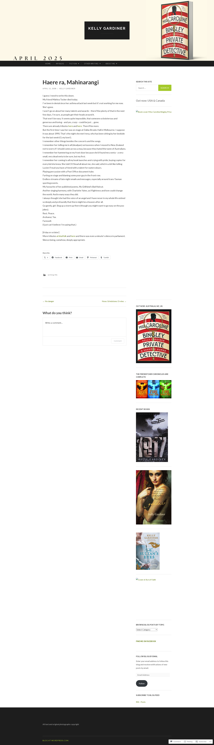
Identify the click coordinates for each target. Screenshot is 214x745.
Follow (142, 683)
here (70, 126)
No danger (48, 301)
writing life (52, 275)
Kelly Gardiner (107, 28)
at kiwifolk (62, 236)
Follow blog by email (147, 656)
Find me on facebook (146, 641)
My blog (60, 64)
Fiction (73, 64)
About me (110, 64)
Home (48, 64)
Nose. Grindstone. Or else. (114, 301)
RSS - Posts (141, 702)
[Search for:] (153, 88)
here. (79, 126)
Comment (118, 341)
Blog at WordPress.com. (56, 740)
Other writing (91, 64)
